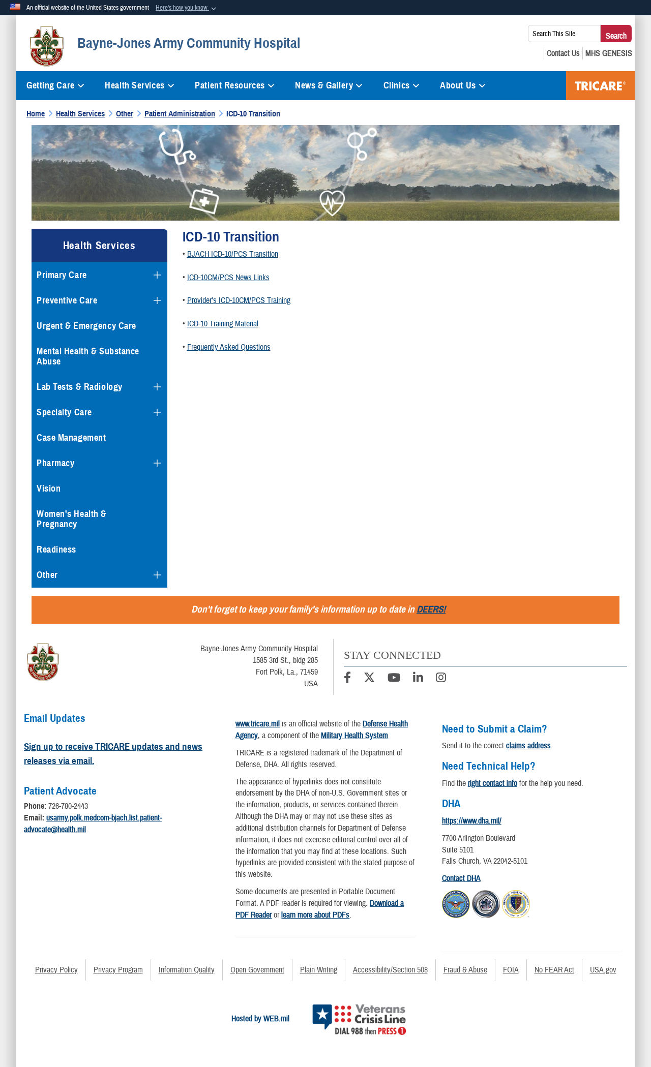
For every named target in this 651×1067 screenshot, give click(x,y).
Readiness (56, 549)
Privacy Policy (56, 970)
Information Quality (187, 970)
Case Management (71, 437)
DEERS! (431, 609)
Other (47, 575)
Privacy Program (118, 970)
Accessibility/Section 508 (390, 970)
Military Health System (354, 735)
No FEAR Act (554, 970)
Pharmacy (55, 463)
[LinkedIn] (418, 679)
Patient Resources (230, 85)
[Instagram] (441, 679)
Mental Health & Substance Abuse (88, 356)
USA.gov (603, 970)
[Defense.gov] (456, 903)
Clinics (396, 85)
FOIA (511, 970)
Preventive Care (67, 300)
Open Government (257, 970)
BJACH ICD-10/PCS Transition (232, 254)
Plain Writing (318, 970)
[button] (187, 8)
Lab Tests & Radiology (80, 386)
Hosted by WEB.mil (260, 1019)
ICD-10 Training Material (222, 324)
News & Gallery (324, 85)
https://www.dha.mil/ (471, 821)
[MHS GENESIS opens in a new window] (608, 53)
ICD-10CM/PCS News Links (228, 277)
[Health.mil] (486, 903)
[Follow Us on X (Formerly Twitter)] (369, 679)
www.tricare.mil (257, 724)
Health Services (134, 85)
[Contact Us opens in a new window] (563, 53)
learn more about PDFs (315, 915)
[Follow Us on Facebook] (347, 679)
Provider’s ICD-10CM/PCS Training (238, 300)
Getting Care (50, 85)
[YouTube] (394, 679)
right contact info (492, 783)
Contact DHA (461, 878)
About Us (458, 85)
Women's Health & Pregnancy (72, 519)
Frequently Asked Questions (229, 347)
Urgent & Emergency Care (86, 325)
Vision (49, 488)
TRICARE (600, 85)
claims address (528, 746)
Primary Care (62, 275)
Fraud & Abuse (465, 970)
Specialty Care (64, 412)
